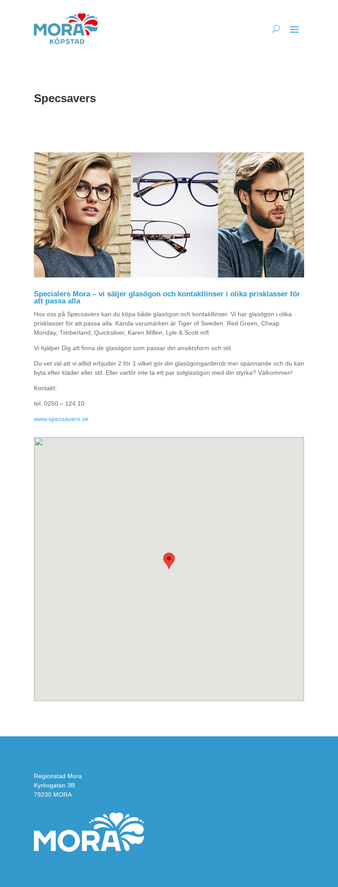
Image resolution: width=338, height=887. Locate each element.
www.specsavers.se (61, 418)
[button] (169, 561)
